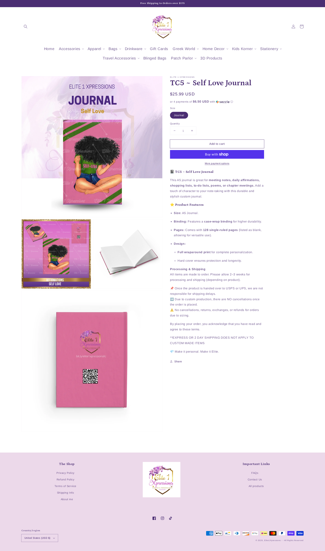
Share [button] (178, 361)
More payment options (217, 163)
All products (256, 486)
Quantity (175, 123)
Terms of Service (65, 486)
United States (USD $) (37, 538)
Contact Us (255, 479)
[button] (25, 26)
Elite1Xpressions (272, 540)
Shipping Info (65, 492)
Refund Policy (65, 479)
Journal (179, 115)
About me (67, 499)
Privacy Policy (65, 472)
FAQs (254, 472)
